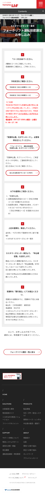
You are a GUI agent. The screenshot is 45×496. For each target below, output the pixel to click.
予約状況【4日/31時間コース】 (21, 87)
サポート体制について (10, 438)
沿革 (25, 442)
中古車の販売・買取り (31, 423)
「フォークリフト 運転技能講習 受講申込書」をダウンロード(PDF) (22, 147)
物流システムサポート (10, 442)
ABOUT (26, 433)
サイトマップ (32, 478)
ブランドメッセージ (30, 458)
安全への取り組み (29, 450)
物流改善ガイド (8, 413)
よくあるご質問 (14, 474)
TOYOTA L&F (10, 5)
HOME (4, 394)
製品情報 (26, 409)
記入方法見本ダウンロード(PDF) (21, 173)
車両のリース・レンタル (32, 419)
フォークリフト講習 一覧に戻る (22, 352)
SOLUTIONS (6, 404)
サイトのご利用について (16, 478)
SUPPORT (6, 433)
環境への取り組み (29, 446)
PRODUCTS (27, 404)
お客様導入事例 (8, 409)
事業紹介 (26, 438)
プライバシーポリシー (29, 474)
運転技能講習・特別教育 (11, 454)
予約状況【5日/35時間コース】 (21, 95)
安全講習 (5, 450)
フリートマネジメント (10, 423)
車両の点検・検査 (9, 446)
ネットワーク (28, 454)
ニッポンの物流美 (6, 2)
